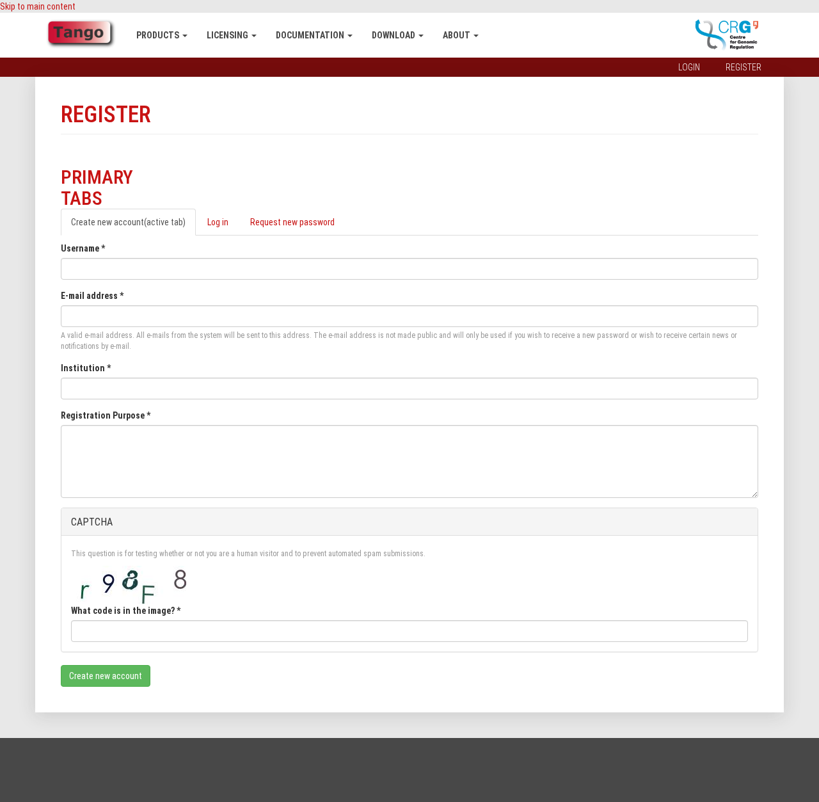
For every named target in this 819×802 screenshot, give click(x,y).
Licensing (228, 35)
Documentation (311, 35)
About (457, 35)
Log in (217, 222)
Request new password (292, 222)
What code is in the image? (125, 611)
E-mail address (92, 296)
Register (743, 67)
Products (158, 35)
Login (689, 67)
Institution (86, 368)
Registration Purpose (105, 415)
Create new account (128, 222)
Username (83, 248)
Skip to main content (38, 6)
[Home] (86, 34)
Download (394, 35)
